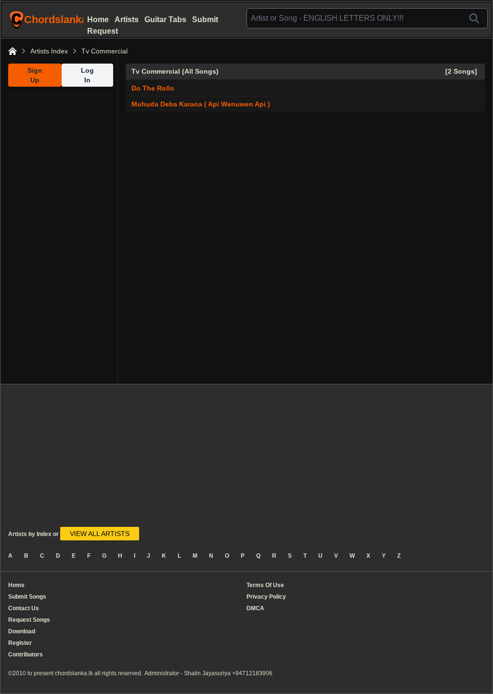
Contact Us (23, 608)
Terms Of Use (265, 585)
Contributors (25, 654)
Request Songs (29, 619)
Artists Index (49, 51)
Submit (205, 19)
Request (102, 31)
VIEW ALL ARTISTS (100, 533)
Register (20, 643)
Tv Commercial (104, 51)
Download (21, 631)
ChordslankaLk (54, 19)
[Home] (12, 51)
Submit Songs (27, 596)
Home (98, 19)
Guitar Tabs (165, 19)
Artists (127, 19)
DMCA (255, 608)
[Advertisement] (60, 239)
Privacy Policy (266, 596)
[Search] (474, 18)
